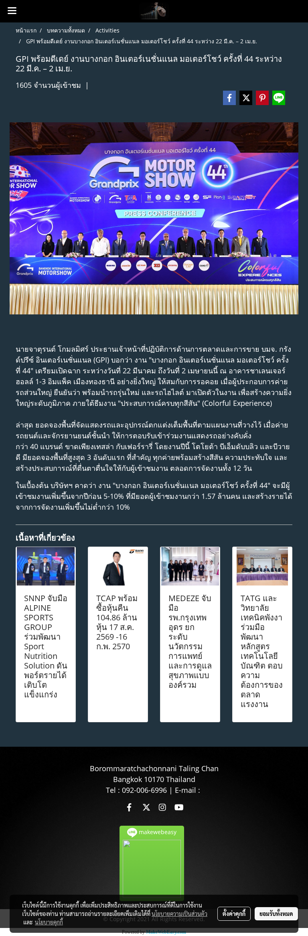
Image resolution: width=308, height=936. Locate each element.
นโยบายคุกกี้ (49, 922)
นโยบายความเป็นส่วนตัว (179, 913)
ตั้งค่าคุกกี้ (234, 913)
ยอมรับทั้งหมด (276, 913)
